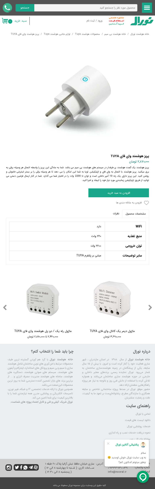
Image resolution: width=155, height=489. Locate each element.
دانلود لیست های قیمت (137, 420)
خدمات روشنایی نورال (138, 426)
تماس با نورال (143, 414)
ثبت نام (91, 21)
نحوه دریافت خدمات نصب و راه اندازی (129, 433)
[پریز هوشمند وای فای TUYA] (77, 96)
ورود (100, 21)
